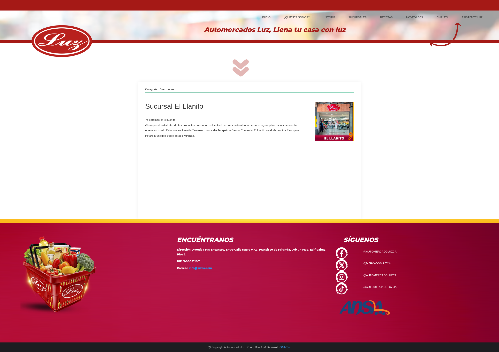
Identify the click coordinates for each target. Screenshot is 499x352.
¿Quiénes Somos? (296, 17)
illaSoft (287, 347)
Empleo (442, 17)
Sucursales (357, 17)
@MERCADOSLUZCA (377, 263)
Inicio (266, 17)
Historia (328, 17)
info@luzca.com (200, 268)
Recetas (386, 17)
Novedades (414, 17)
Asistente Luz (472, 17)
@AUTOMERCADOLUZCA (379, 251)
